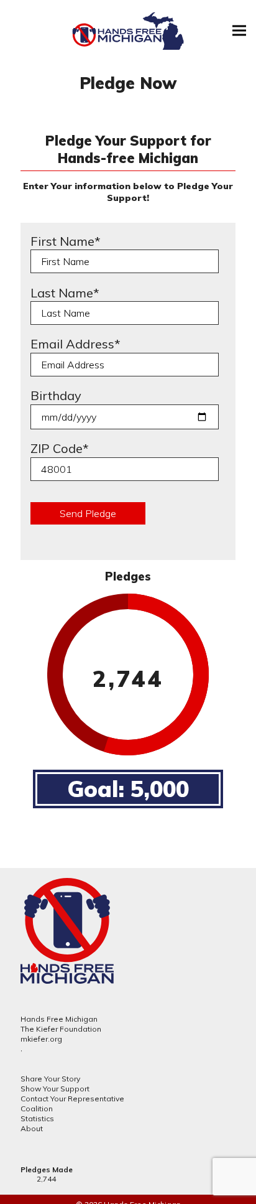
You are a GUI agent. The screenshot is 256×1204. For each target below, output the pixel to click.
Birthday (55, 395)
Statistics (37, 1118)
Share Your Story (50, 1078)
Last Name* (64, 293)
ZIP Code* (59, 448)
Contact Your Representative (72, 1098)
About (32, 1128)
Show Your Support (55, 1088)
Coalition (37, 1108)
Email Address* (75, 344)
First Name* (65, 241)
